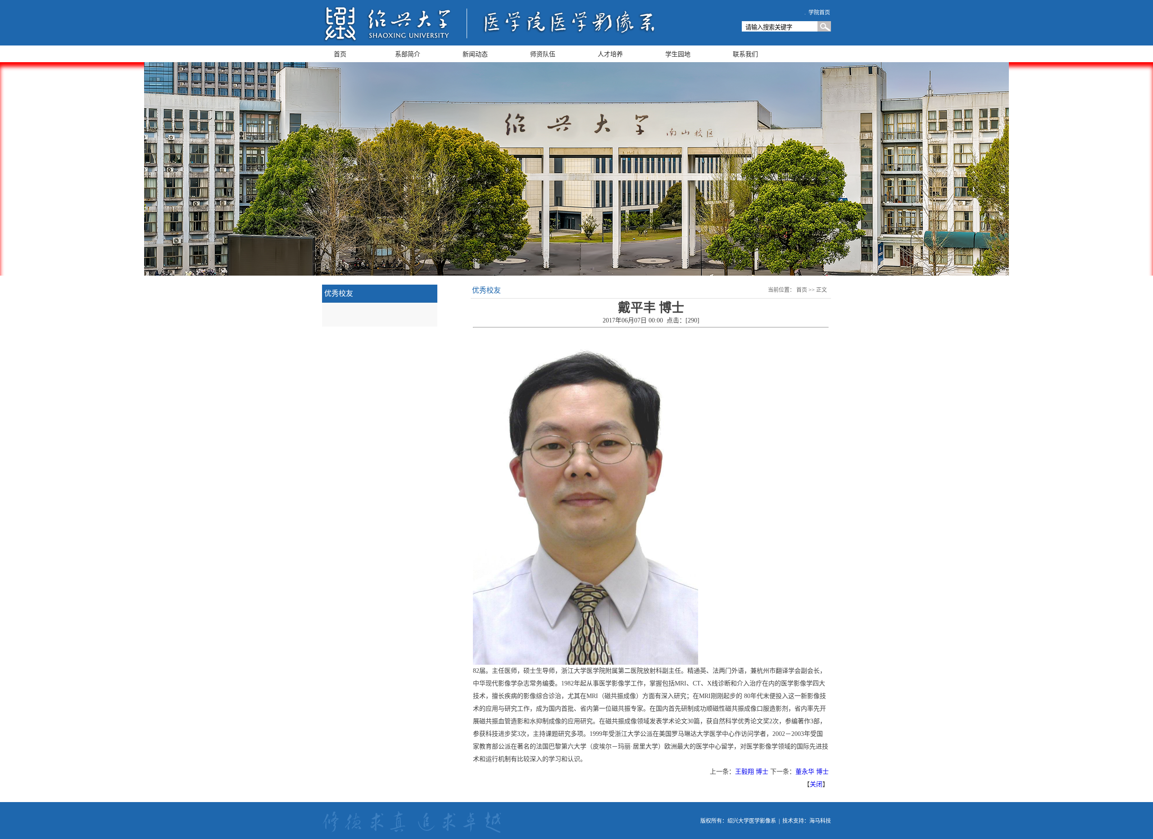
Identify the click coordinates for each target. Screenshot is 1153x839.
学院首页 (819, 12)
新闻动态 (475, 54)
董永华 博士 (812, 771)
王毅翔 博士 (751, 771)
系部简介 (407, 54)
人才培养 (610, 54)
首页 (340, 54)
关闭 (816, 784)
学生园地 (677, 54)
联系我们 (745, 54)
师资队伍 (542, 54)
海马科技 (820, 821)
